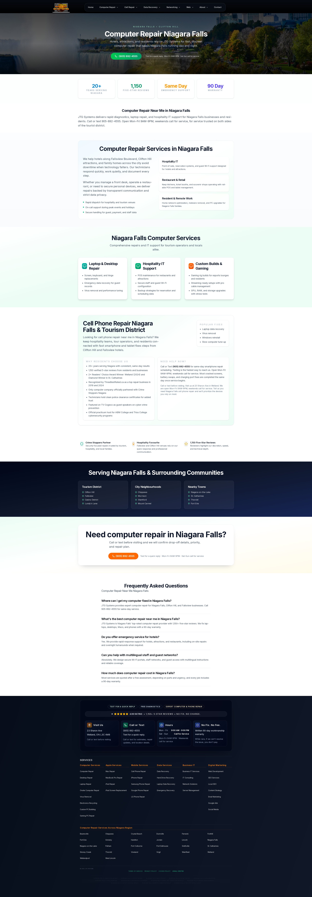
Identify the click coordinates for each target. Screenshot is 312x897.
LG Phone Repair (138, 797)
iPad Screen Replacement (116, 790)
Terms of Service (135, 871)
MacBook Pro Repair (114, 778)
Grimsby (108, 840)
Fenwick (185, 834)
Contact (217, 7)
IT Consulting (188, 778)
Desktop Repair (86, 778)
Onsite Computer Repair (89, 790)
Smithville (185, 846)
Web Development (215, 771)
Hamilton (134, 840)
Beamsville (84, 834)
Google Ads (213, 803)
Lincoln (185, 840)
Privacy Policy (151, 871)
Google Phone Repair (140, 790)
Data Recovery (163, 771)
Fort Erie (83, 840)
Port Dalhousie (162, 846)
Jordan (159, 840)
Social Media (213, 809)
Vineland (134, 852)
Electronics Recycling (88, 803)
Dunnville (160, 834)
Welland (211, 852)
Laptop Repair (85, 784)
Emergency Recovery (166, 790)
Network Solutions (190, 784)
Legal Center (178, 871)
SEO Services (213, 778)
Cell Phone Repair (138, 771)
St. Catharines (213, 846)
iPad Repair (110, 784)
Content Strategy (215, 790)
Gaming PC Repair (87, 816)
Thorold (108, 852)
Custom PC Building (88, 809)
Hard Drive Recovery (165, 778)
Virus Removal (85, 797)
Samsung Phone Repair (140, 784)
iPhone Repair (137, 778)
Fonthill (210, 834)
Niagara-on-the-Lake (88, 846)
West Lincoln (110, 858)
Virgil (158, 852)
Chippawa (109, 834)
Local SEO (212, 784)
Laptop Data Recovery (166, 784)
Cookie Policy (165, 871)
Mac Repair (110, 771)
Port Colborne (136, 846)
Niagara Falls (213, 840)
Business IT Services (191, 771)
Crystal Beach (136, 834)
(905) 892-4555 (128, 56)
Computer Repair (87, 771)
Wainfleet (186, 852)
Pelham (108, 846)
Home (91, 7)
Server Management (191, 790)
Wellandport (85, 858)
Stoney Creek (85, 852)
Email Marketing (214, 797)
